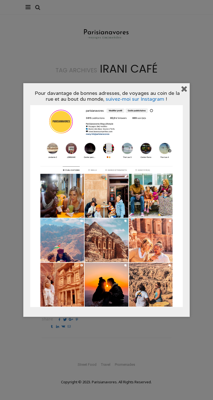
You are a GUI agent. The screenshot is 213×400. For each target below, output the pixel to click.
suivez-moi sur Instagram (135, 99)
